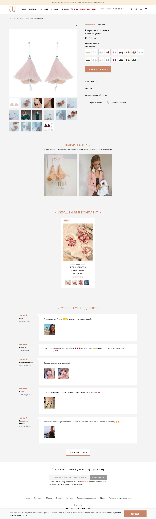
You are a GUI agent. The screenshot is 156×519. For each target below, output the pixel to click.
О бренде (49, 498)
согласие (84, 482)
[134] (78, 244)
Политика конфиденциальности (120, 498)
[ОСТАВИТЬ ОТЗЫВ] (78, 454)
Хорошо (135, 514)
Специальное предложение (86, 498)
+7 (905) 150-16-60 (118, 9)
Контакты (69, 498)
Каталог (27, 498)
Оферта (102, 498)
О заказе (59, 498)
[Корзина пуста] (146, 9)
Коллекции (38, 498)
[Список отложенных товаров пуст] (141, 9)
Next (83, 63)
